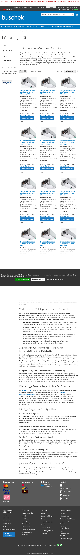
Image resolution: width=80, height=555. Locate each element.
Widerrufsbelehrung (9, 530)
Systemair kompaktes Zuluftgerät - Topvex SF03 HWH (67, 142)
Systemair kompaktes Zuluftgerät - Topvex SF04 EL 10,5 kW (27, 193)
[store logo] (13, 17)
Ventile (24, 516)
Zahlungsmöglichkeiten (67, 519)
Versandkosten (25, 115)
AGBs (4, 527)
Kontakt (62, 513)
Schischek (44, 534)
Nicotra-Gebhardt (46, 522)
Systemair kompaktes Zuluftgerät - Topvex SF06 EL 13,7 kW (27, 243)
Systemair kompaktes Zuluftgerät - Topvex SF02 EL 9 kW (47, 92)
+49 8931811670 (50, 545)
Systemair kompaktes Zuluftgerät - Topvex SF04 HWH (67, 193)
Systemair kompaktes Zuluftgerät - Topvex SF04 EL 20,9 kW (47, 193)
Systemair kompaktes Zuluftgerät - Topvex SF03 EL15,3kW (47, 142)
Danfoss (43, 525)
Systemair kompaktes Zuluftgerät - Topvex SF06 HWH (67, 243)
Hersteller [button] (7, 60)
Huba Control (45, 528)
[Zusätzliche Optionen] (7, 81)
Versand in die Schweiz (64, 523)
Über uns (6, 518)
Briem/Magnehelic (47, 531)
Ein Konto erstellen (72, 7)
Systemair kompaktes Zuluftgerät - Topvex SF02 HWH (67, 92)
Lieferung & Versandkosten (65, 528)
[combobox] (57, 14)
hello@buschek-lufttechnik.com (31, 545)
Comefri (43, 519)
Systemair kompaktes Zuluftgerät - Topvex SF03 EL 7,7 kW (27, 142)
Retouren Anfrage (66, 538)
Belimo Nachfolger (47, 516)
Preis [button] (5, 56)
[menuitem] (7, 27)
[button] (7, 9)
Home (5, 515)
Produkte (13, 31)
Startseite (4, 31)
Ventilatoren (26, 519)
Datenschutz (7, 524)
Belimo (43, 513)
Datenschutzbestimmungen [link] (55, 279)
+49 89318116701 (67, 9)
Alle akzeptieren (23, 279)
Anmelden (60, 7)
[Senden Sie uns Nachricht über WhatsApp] (76, 9)
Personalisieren (38, 279)
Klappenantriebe (27, 513)
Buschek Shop (26, 391)
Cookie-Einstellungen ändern (64, 534)
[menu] (40, 26)
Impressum (6, 521)
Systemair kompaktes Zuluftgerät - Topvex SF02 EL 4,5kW (27, 92)
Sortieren (60, 71)
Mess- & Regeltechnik (26, 523)
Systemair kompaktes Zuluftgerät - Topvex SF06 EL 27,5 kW (47, 243)
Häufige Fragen (65, 516)
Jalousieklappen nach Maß (27, 534)
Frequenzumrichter (28, 530)
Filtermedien (26, 527)
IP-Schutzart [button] (7, 51)
